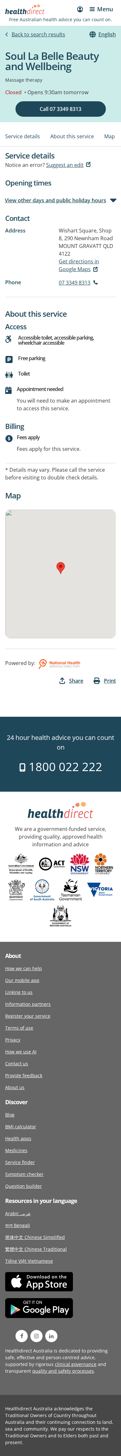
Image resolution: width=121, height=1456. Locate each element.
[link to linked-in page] (51, 1336)
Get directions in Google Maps (79, 265)
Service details (22, 136)
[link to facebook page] (21, 1336)
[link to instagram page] (36, 1336)
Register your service (27, 1016)
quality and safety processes (63, 1371)
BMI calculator (20, 1127)
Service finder (20, 1162)
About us (15, 1087)
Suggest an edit (65, 164)
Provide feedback (23, 1075)
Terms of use (19, 1028)
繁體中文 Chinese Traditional (36, 1249)
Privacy (12, 1040)
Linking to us (19, 992)
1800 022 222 (64, 767)
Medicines (16, 1150)
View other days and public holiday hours (55, 200)
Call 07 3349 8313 (60, 109)
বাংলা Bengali (17, 1225)
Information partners (28, 1004)
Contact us (16, 1063)
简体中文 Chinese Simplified (35, 1237)
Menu (105, 9)
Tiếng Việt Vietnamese (29, 1261)
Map (109, 136)
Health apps (18, 1138)
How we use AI (20, 1052)
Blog (10, 1115)
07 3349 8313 (74, 282)
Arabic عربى (18, 1213)
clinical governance (75, 1364)
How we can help (23, 968)
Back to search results (38, 34)
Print (110, 680)
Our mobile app (22, 980)
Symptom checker (24, 1174)
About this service (72, 136)
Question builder (23, 1186)
